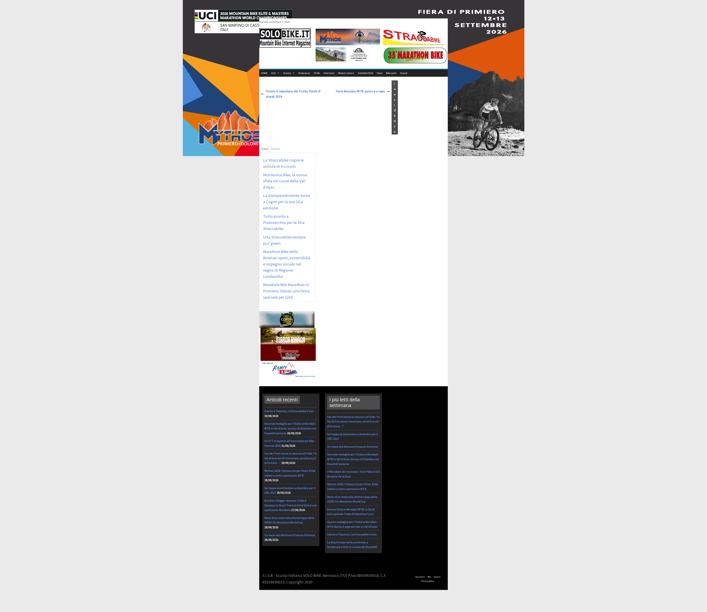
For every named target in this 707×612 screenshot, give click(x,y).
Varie (379, 73)
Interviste (329, 73)
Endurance (304, 73)
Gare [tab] (265, 148)
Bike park (391, 73)
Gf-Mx (317, 73)
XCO (273, 73)
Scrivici (437, 576)
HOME (264, 73)
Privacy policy (427, 581)
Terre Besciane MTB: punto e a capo (360, 91)
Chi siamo (420, 576)
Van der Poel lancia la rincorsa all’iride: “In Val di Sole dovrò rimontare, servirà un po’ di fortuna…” (290, 458)
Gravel (403, 73)
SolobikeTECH (365, 73)
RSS (429, 576)
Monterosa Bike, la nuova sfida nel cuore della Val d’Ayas (285, 181)
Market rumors (346, 73)
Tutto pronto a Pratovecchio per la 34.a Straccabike (284, 222)
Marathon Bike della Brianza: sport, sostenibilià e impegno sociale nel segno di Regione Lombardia (286, 264)
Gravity (287, 73)
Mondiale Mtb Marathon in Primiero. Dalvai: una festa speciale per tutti (286, 291)
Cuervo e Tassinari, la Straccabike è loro (289, 411)
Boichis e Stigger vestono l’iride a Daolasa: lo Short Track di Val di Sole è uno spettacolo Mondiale (290, 505)
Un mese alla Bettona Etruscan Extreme (289, 535)
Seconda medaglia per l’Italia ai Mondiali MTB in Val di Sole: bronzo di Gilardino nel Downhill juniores (290, 428)
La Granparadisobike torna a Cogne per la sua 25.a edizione (286, 201)
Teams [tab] (275, 148)
